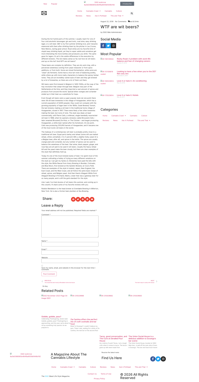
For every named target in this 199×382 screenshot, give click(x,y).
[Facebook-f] (103, 45)
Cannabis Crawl (92, 11)
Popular (54, 4)
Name (44, 241)
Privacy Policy (99, 379)
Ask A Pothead (100, 16)
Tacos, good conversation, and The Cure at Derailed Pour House (113, 338)
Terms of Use (106, 374)
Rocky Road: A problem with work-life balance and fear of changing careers (133, 60)
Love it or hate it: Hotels (127, 95)
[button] (131, 13)
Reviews (79, 16)
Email (44, 249)
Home (79, 11)
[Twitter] (108, 45)
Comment (45, 214)
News (88, 16)
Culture (119, 11)
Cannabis (108, 11)
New (45, 4)
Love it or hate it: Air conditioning (132, 81)
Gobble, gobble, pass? (51, 316)
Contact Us (92, 374)
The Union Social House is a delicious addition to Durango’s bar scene (142, 338)
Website (44, 257)
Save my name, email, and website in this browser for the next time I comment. (68, 268)
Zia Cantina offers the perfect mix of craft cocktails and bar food (83, 321)
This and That (116, 16)
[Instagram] (113, 45)
